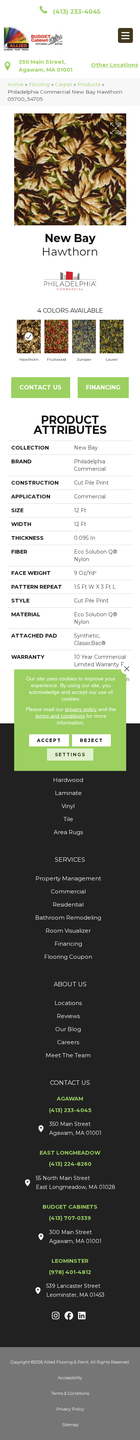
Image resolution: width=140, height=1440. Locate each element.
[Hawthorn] (29, 336)
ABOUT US (70, 984)
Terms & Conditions (70, 1393)
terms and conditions (60, 716)
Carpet (63, 84)
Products (88, 84)
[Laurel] (111, 336)
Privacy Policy (70, 1409)
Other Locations (114, 65)
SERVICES (70, 859)
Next (128, 334)
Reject (91, 740)
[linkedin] (82, 1316)
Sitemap (70, 1424)
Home (15, 84)
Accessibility (70, 1377)
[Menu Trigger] (125, 35)
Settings (70, 754)
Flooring (39, 84)
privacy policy (81, 709)
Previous (11, 334)
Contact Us (40, 387)
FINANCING (103, 387)
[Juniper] (84, 336)
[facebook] (68, 1316)
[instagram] (55, 1316)
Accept (49, 740)
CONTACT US (70, 1082)
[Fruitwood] (56, 336)
